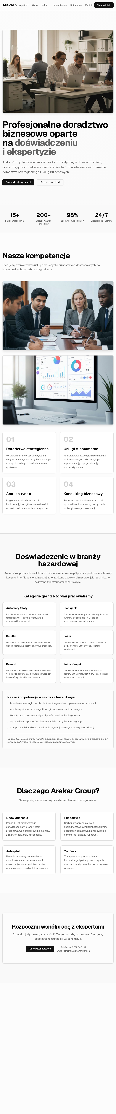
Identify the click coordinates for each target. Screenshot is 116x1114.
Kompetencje (60, 5)
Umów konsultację (40, 948)
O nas (35, 5)
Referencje (76, 5)
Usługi (45, 5)
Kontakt (89, 5)
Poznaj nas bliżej (50, 182)
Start (26, 5)
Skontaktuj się (104, 5)
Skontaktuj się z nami (18, 182)
